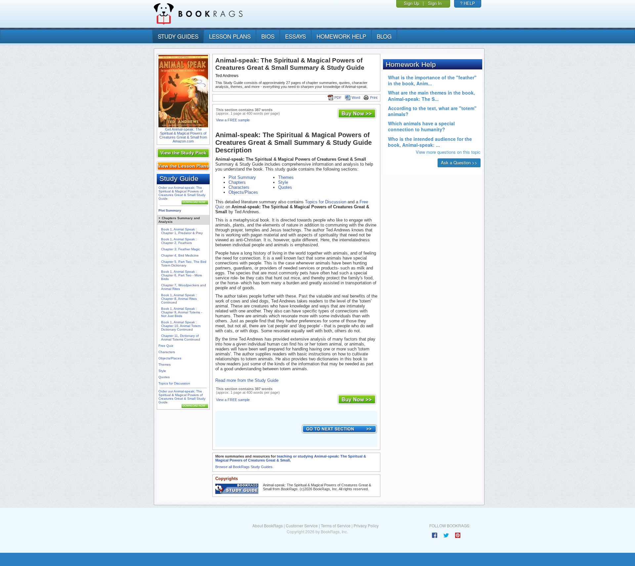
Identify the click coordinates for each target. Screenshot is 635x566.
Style (162, 371)
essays (295, 36)
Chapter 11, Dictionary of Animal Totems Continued (180, 337)
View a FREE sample (233, 120)
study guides (178, 36)
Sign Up (411, 3)
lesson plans (230, 36)
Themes (164, 364)
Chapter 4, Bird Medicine (180, 255)
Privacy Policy (366, 525)
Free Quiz (165, 345)
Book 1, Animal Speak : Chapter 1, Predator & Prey (182, 231)
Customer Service (302, 525)
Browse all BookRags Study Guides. (244, 467)
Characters (166, 352)
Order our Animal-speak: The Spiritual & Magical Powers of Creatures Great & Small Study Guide (181, 193)
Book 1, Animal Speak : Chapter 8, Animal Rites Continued (179, 298)
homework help (341, 36)
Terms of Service (336, 525)
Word (356, 98)
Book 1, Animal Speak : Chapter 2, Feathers (179, 241)
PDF (338, 98)
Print (373, 98)
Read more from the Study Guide (246, 380)
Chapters (237, 182)
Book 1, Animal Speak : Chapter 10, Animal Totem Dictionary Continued (180, 325)
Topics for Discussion (174, 383)
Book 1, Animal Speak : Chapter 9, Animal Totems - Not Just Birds (181, 312)
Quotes (164, 377)
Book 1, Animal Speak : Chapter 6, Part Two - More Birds (181, 275)
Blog (384, 36)
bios (268, 36)
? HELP (467, 3)
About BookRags (267, 525)
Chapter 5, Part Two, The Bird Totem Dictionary (183, 263)
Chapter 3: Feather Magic (180, 249)
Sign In (435, 3)
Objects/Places (169, 358)
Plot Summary (169, 210)
